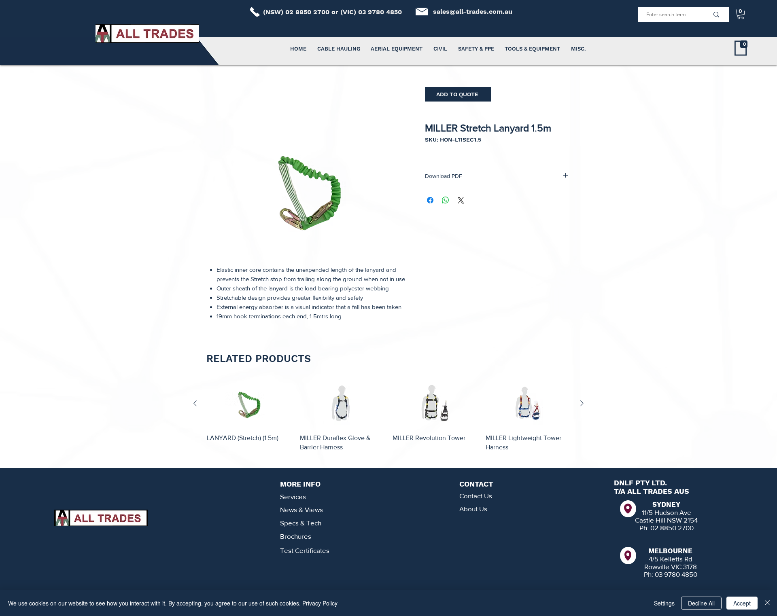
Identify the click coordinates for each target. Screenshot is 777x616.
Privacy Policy (320, 603)
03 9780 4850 (380, 12)
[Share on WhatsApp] (445, 200)
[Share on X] (461, 200)
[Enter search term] (716, 14)
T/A (620, 491)
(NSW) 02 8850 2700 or (301, 12)
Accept (742, 603)
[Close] (767, 603)
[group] (388, 420)
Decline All (701, 603)
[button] (741, 14)
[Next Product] (582, 403)
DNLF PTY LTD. (640, 482)
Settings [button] (664, 603)
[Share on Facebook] (430, 200)
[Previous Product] (195, 403)
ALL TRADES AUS (658, 491)
